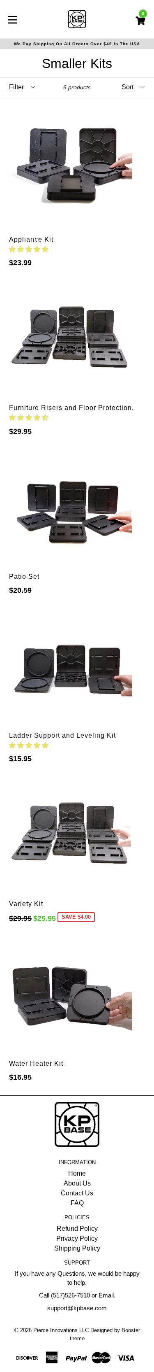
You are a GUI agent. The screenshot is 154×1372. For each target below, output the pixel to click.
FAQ (77, 1203)
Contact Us (77, 1193)
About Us (77, 1183)
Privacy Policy (77, 1238)
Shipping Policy (77, 1248)
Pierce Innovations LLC (61, 1330)
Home (77, 1173)
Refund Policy (77, 1228)
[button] (29, 249)
